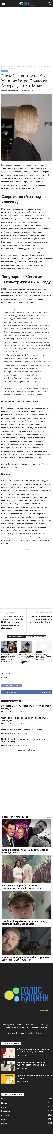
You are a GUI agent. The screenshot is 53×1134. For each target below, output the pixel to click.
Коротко (4, 1119)
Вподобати (45, 692)
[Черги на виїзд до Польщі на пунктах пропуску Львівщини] (8, 1066)
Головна (4, 66)
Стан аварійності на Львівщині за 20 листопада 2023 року (40, 619)
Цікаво (4, 71)
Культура (5, 1115)
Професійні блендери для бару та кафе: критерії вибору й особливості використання (26, 658)
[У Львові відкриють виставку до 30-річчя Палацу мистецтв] (8, 1053)
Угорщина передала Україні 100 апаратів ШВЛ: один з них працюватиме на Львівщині (12, 622)
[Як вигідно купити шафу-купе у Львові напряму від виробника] (44, 647)
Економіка (5, 1111)
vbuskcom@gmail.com (36, 1033)
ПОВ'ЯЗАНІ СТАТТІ (16, 637)
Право (3, 1099)
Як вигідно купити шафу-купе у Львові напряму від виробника (43, 656)
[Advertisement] (26, 35)
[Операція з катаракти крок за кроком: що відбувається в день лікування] (9, 647)
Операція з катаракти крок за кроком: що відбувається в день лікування (8, 657)
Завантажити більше (26, 750)
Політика (5, 1124)
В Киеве (22, 219)
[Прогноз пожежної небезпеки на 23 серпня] (8, 1079)
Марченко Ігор (12, 90)
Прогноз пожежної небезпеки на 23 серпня (22, 729)
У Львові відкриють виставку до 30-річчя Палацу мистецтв (33, 1050)
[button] (49, 4)
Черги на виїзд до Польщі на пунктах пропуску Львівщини (31, 1063)
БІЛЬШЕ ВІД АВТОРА (36, 637)
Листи (3, 1107)
